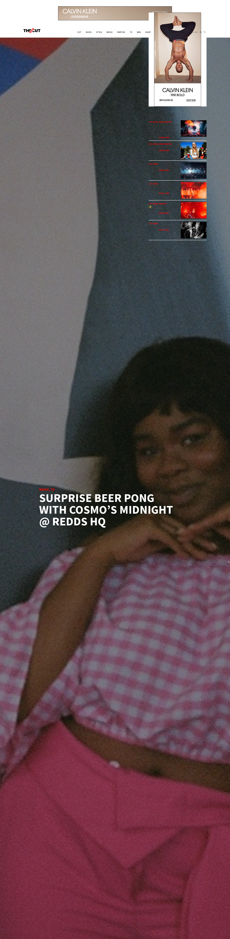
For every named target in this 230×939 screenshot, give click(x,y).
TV (131, 32)
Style (99, 32)
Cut (79, 32)
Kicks (89, 32)
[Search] (205, 32)
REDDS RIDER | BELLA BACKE (164, 167)
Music (110, 32)
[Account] (200, 32)
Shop (148, 32)
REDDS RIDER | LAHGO (161, 226)
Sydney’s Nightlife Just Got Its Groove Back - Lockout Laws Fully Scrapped (164, 129)
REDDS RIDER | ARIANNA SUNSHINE (162, 188)
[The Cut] (32, 31)
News (161, 122)
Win (139, 32)
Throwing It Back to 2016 (164, 147)
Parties (121, 32)
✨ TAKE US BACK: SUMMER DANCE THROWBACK (164, 208)
